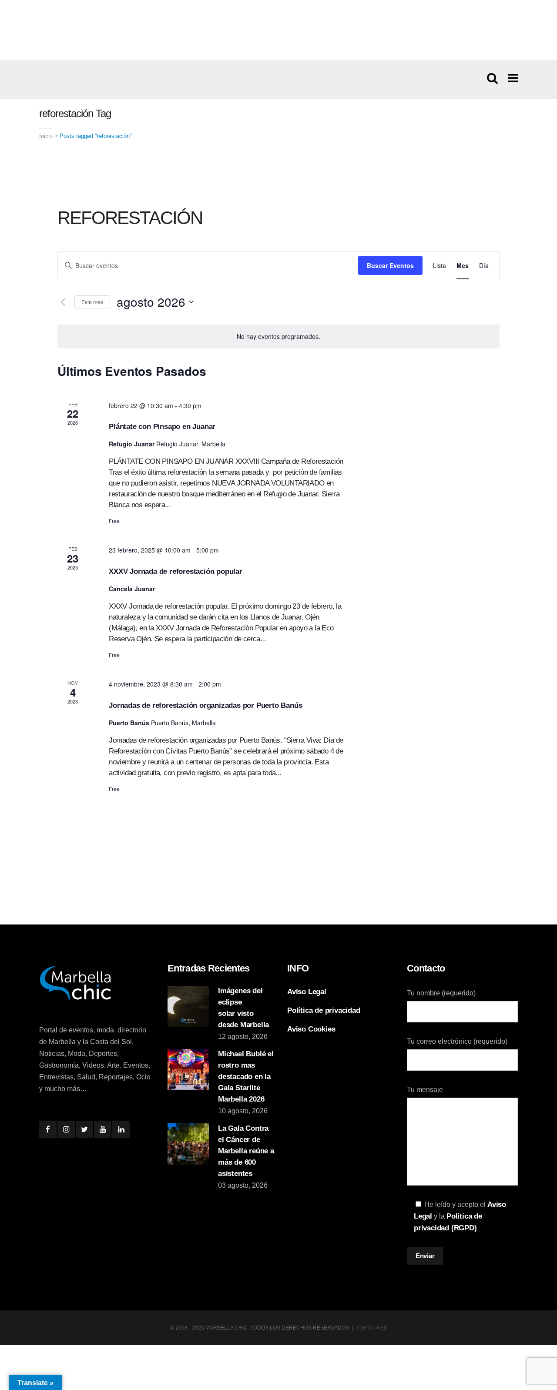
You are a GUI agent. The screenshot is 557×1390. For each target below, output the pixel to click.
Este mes (92, 301)
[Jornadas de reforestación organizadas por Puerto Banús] (433, 711)
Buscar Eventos (390, 265)
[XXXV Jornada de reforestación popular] (433, 577)
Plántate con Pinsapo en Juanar (162, 426)
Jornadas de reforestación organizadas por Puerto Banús (205, 705)
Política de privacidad (323, 1010)
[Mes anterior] (62, 302)
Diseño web (370, 1328)
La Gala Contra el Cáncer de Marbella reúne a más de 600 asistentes (246, 1151)
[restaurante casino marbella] (278, 30)
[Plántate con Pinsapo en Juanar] (433, 433)
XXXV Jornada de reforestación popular (175, 571)
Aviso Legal (306, 992)
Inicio (46, 136)
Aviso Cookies (311, 1029)
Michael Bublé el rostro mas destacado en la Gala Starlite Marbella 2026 (246, 1076)
